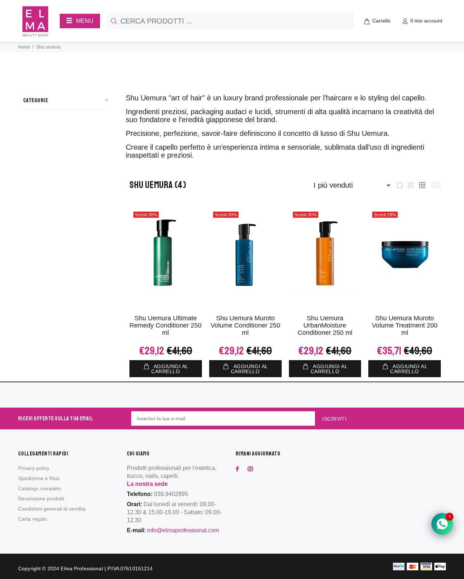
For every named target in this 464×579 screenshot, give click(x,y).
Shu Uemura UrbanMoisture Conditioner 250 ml (325, 325)
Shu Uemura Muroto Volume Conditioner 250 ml (245, 325)
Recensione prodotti (41, 498)
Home (24, 47)
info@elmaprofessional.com (183, 530)
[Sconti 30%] (165, 253)
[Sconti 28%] (404, 253)
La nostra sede (147, 484)
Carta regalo (32, 519)
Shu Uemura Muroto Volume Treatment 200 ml (405, 325)
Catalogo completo (39, 488)
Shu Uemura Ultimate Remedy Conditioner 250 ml (165, 325)
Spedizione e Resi (38, 478)
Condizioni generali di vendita (52, 509)
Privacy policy (33, 468)
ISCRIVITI (334, 419)
